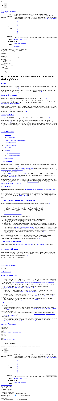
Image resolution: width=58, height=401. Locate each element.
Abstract (4, 83)
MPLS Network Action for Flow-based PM (15, 140)
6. (1, 272)
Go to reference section (8, 399)
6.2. (2, 303)
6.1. (2, 275)
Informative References (14, 155)
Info (3, 390)
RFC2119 (20, 195)
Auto (5, 7)
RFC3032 (32, 228)
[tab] (5, 349)
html (16, 43)
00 (17, 21)
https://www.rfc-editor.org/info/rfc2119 (30, 291)
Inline (55, 37)
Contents (9, 390)
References (7, 150)
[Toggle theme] (1, 1)
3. (1, 241)
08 (17, 32)
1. (1, 161)
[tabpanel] (29, 370)
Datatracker (3, 341)
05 (17, 28)
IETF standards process (51, 18)
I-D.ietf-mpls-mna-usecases (14, 176)
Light (5, 4)
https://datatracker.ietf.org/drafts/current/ (10, 103)
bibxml (25, 43)
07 (17, 31)
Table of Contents (7, 132)
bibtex (21, 43)
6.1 (7, 153)
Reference (9, 396)
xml (19, 43)
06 (17, 29)
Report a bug (17, 46)
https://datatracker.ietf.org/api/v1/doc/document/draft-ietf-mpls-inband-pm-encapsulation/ (33, 282)
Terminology (12, 137)
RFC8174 (25, 195)
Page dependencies (25, 395)
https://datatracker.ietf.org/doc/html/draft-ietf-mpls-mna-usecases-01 (20, 320)
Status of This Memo (9, 95)
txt (14, 43)
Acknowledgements (10, 148)
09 (17, 33)
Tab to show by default (6, 389)
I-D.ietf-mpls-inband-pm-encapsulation (17, 174)
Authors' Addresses (8, 158)
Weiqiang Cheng (18, 39)
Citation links (4, 398)
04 (17, 27)
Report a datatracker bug (6, 385)
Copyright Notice (7, 115)
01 (17, 22)
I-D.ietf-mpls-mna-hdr (17, 170)
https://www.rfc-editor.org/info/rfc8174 (29, 300)
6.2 (7, 155)
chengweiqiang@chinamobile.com (12, 332)
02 (17, 24)
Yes (3, 387)
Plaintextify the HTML (21, 393)
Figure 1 (6, 214)
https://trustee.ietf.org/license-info (9, 121)
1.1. (2, 186)
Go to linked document (21, 399)
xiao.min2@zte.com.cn (9, 339)
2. (1, 200)
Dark (5, 5)
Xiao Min (25, 39)
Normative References (14, 153)
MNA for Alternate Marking (15, 214)
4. (1, 249)
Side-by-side (49, 37)
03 (17, 25)
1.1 (7, 137)
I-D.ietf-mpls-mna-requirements (26, 168)
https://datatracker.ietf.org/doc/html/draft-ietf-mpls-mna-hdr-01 (19, 287)
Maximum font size (5, 395)
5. (1, 265)
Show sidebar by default (6, 386)
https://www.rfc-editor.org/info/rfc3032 (44, 295)
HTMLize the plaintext (8, 393)
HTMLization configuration (7, 392)
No (7, 387)
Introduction (8, 135)
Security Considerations (10, 142)
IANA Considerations (10, 145)
